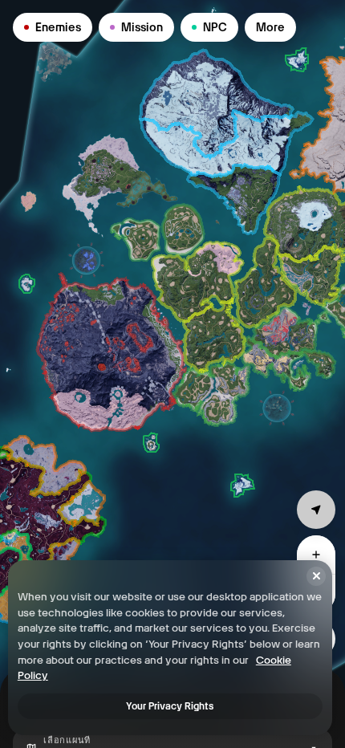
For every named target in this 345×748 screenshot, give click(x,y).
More (270, 27)
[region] (172, 374)
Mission (142, 27)
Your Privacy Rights (169, 706)
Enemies (58, 27)
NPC (215, 27)
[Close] (316, 576)
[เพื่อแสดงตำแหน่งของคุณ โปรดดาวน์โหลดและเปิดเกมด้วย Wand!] (316, 509)
